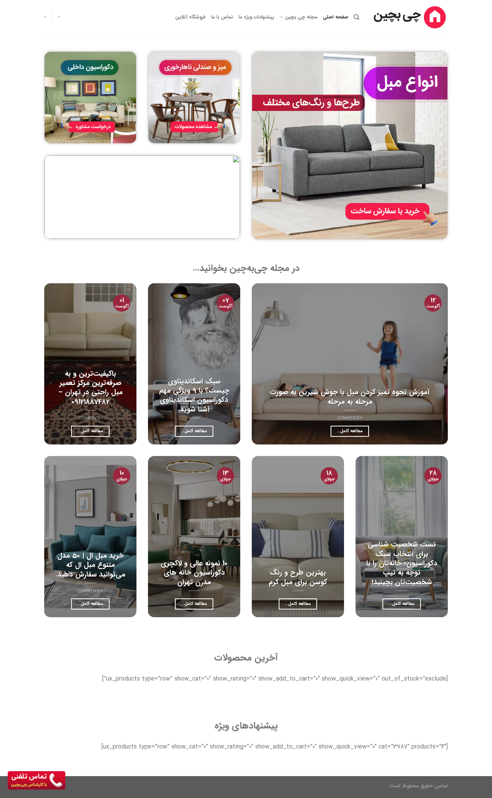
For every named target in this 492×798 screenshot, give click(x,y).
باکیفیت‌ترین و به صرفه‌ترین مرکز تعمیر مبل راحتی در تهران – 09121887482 (90, 387)
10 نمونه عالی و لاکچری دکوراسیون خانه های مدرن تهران (194, 573)
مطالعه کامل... (350, 431)
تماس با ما (222, 17)
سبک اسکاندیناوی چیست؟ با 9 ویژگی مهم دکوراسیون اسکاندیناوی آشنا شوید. (194, 395)
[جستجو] (356, 17)
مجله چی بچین (301, 17)
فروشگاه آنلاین (190, 17)
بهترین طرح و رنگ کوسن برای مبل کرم (298, 577)
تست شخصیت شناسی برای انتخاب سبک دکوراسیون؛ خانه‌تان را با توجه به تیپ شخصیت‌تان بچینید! (401, 563)
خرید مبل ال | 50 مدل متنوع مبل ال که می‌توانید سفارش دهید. (90, 565)
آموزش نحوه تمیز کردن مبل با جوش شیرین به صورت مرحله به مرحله (350, 397)
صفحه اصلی (335, 17)
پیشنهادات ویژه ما (256, 17)
